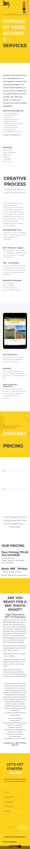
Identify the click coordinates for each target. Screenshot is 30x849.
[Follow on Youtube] (24, 6)
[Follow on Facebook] (24, 12)
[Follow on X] (24, 9)
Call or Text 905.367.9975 (9, 842)
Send (22, 827)
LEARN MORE (7, 239)
